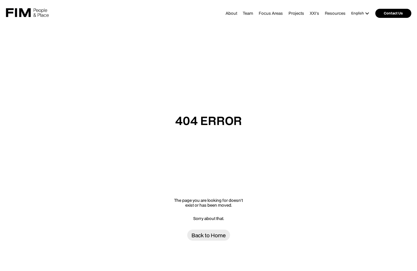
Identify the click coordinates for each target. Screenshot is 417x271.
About (231, 13)
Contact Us (393, 13)
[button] (361, 13)
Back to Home (208, 235)
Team (248, 13)
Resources (335, 13)
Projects (296, 13)
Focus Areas (271, 13)
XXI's (314, 13)
